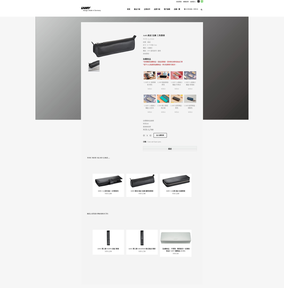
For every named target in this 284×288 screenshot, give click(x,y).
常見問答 (179, 2)
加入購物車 (160, 135)
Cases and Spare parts (154, 142)
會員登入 (193, 2)
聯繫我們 (186, 2)
